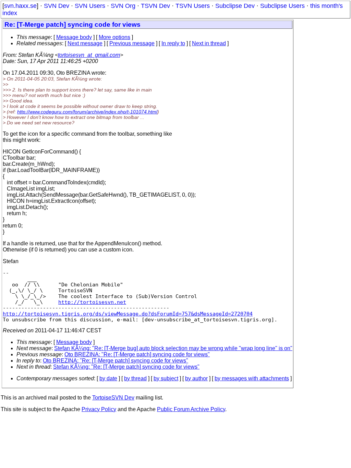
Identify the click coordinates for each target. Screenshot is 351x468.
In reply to (173, 43)
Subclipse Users (282, 5)
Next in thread (209, 43)
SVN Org (123, 5)
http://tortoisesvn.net (92, 302)
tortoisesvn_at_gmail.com (89, 55)
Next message (85, 43)
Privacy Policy (99, 409)
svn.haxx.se (20, 5)
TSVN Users (193, 5)
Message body (74, 37)
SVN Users (90, 5)
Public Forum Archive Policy (191, 409)
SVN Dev (56, 5)
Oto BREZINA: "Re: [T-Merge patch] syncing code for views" (137, 354)
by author (196, 378)
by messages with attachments (252, 378)
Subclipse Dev (235, 5)
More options (114, 37)
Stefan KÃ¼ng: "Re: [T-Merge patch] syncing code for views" (126, 367)
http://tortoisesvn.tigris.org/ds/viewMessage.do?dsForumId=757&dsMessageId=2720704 (128, 314)
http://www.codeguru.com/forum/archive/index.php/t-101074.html (87, 111)
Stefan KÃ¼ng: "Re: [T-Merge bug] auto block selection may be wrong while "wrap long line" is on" (173, 348)
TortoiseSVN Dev (113, 398)
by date (108, 378)
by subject (166, 378)
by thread (135, 378)
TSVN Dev (155, 5)
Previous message (132, 43)
